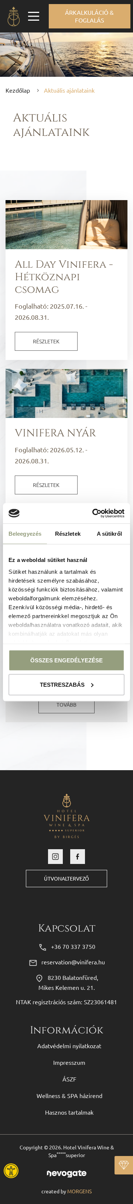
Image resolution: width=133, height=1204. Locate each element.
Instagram (55, 856)
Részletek (46, 341)
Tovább (66, 704)
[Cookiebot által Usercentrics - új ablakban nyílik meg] (94, 513)
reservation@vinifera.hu (73, 961)
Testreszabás (62, 684)
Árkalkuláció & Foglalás (89, 16)
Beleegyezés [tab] (24, 534)
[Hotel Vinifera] (13, 16)
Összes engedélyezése (66, 660)
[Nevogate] (66, 1172)
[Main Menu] (33, 16)
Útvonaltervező (66, 878)
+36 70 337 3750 (73, 946)
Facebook (77, 856)
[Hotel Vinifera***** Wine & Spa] (67, 815)
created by (66, 1191)
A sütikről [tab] (109, 534)
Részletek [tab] (68, 534)
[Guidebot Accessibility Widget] (31, 1170)
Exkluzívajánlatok (124, 1165)
